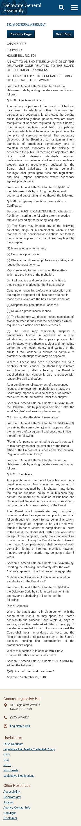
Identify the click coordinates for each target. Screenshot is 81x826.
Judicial (8, 802)
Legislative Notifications (18, 775)
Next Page (63, 34)
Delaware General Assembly (22, 7)
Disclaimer (10, 818)
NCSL (7, 765)
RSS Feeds (10, 770)
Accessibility (11, 791)
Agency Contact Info (16, 807)
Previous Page (21, 34)
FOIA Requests (13, 744)
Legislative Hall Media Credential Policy (29, 749)
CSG (6, 754)
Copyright (9, 813)
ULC (6, 759)
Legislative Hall (20, 726)
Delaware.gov (12, 797)
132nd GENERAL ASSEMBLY (26, 24)
